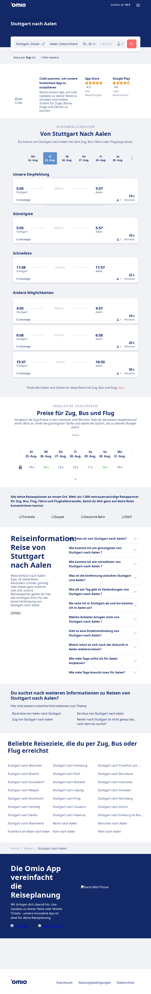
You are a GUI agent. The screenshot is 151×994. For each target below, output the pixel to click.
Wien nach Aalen (109, 831)
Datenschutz (125, 983)
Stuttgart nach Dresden (114, 790)
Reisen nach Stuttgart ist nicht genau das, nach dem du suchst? (106, 721)
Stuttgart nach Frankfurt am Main (121, 765)
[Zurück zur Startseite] (18, 5)
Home (15, 848)
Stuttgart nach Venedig (24, 807)
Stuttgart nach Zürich (113, 807)
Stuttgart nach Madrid (23, 774)
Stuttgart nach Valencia (69, 815)
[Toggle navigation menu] (138, 5)
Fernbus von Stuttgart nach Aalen (100, 713)
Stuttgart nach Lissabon (69, 807)
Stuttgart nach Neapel (23, 790)
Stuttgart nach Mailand (69, 782)
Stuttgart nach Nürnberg (115, 798)
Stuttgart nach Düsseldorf (26, 782)
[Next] (132, 158)
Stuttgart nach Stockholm (26, 798)
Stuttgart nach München (25, 765)
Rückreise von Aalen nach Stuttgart (36, 713)
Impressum (65, 983)
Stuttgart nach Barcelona (115, 774)
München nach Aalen (112, 823)
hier (121, 388)
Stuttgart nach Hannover (115, 782)
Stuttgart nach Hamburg (70, 765)
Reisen (28, 848)
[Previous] (19, 454)
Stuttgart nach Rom (66, 774)
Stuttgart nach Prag (66, 798)
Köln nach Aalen (64, 831)
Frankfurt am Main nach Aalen (29, 831)
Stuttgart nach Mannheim (26, 823)
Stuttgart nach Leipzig (68, 790)
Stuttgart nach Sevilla (22, 815)
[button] (89, 43)
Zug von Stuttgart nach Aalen (32, 719)
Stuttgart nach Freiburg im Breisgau (123, 815)
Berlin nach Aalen (65, 823)
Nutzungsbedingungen (94, 983)
